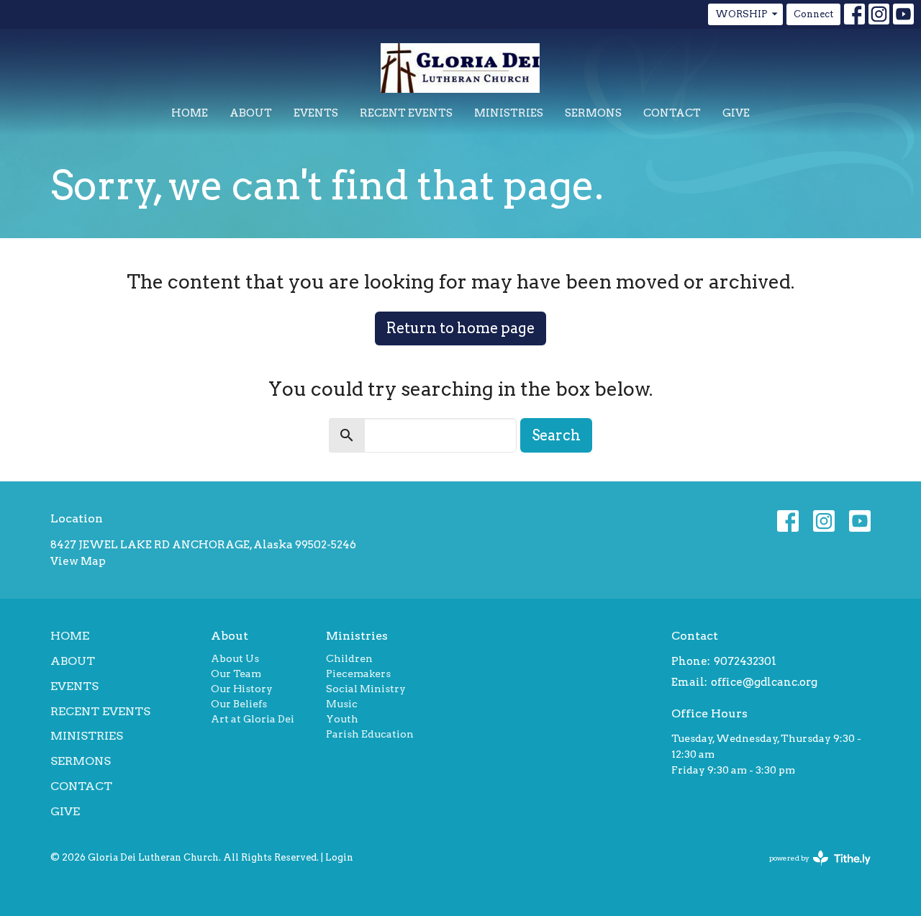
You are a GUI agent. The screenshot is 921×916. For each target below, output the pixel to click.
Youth (342, 719)
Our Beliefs (239, 703)
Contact (672, 112)
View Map (78, 561)
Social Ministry (366, 688)
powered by (812, 870)
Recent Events (406, 112)
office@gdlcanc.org (764, 682)
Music (342, 703)
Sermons (593, 112)
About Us (235, 658)
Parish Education (370, 734)
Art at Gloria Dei (252, 719)
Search (556, 435)
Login (339, 857)
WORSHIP (741, 14)
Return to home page (460, 328)
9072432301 (745, 661)
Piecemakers (358, 673)
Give (736, 112)
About (251, 112)
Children (349, 658)
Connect (813, 14)
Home (189, 112)
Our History (242, 688)
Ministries (508, 112)
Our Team (236, 673)
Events (316, 112)
